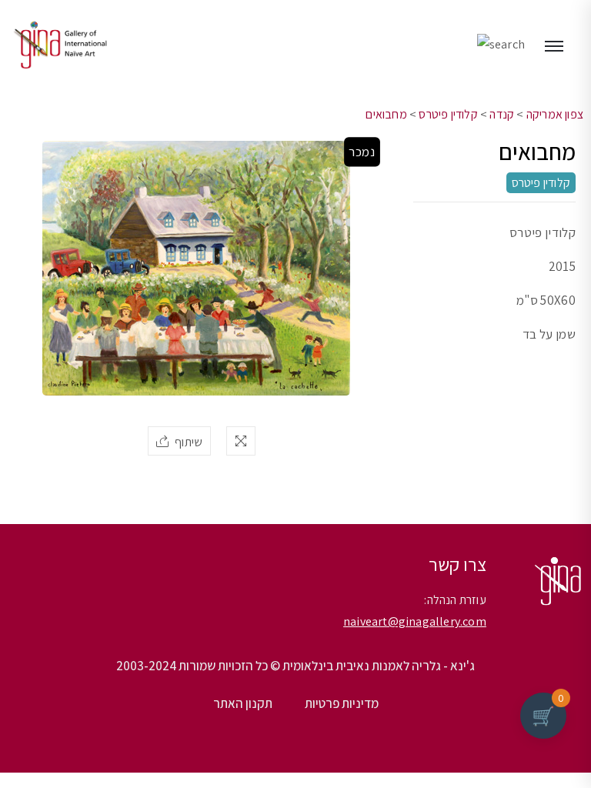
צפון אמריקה (554, 114)
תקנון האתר (242, 703)
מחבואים (386, 114)
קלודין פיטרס (448, 114)
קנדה (501, 114)
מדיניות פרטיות (342, 703)
